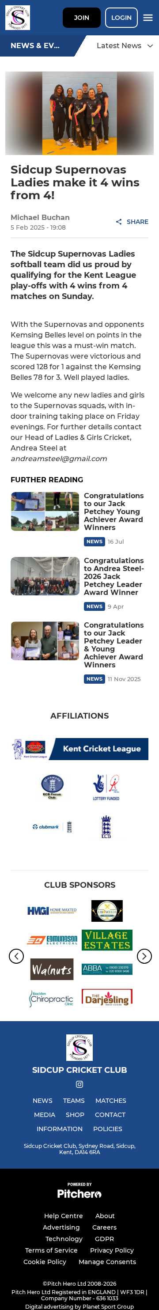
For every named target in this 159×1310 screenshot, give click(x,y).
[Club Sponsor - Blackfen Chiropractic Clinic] (51, 1000)
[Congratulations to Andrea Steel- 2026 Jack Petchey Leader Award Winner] (45, 576)
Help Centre (63, 1216)
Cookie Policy (44, 1262)
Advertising (61, 1227)
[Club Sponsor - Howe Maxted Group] (51, 912)
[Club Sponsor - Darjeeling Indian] (107, 1000)
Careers (104, 1227)
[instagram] (79, 1086)
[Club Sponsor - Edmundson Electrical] (51, 941)
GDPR (104, 1239)
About (105, 1216)
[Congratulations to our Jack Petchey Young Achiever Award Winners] (45, 511)
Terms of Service (51, 1250)
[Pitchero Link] (79, 1196)
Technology (64, 1239)
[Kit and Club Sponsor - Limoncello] (107, 912)
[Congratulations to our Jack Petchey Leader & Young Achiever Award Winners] (45, 640)
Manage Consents (107, 1262)
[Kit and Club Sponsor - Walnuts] (51, 970)
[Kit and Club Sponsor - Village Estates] (107, 941)
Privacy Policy (112, 1250)
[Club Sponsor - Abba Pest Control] (107, 970)
